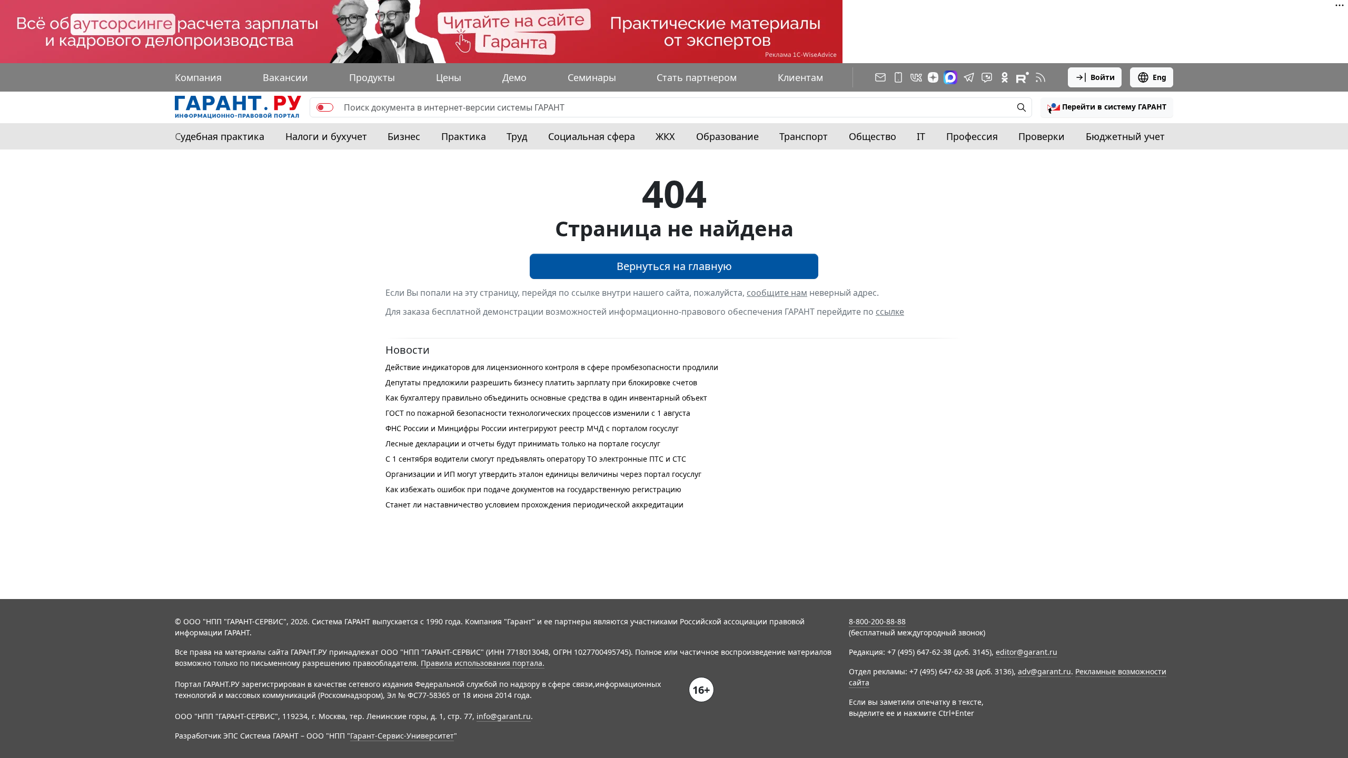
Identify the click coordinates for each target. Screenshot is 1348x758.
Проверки (1041, 136)
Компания (198, 77)
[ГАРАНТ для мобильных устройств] (898, 77)
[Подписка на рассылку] (880, 77)
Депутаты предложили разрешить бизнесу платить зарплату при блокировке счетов (541, 382)
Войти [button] (1103, 77)
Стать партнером (697, 77)
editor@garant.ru (1026, 652)
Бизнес (404, 136)
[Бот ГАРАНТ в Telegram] (986, 77)
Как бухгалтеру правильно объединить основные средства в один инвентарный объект (546, 398)
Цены (448, 77)
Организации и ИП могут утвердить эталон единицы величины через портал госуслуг (543, 474)
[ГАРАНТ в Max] (950, 77)
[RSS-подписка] (1040, 77)
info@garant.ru (504, 716)
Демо (514, 77)
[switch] (324, 107)
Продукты (372, 77)
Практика (463, 136)
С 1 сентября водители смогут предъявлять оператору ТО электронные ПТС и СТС (535, 459)
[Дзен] (933, 77)
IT (921, 136)
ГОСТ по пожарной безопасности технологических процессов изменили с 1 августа (537, 413)
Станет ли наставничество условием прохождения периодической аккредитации (534, 505)
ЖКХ (665, 136)
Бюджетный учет (1125, 136)
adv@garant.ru (1044, 671)
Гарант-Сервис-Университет (402, 736)
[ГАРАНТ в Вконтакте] (916, 77)
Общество (872, 136)
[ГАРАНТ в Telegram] (969, 77)
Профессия (972, 136)
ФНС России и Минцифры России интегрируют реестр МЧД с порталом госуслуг (532, 428)
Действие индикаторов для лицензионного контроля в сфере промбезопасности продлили (551, 367)
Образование (727, 136)
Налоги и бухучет (326, 136)
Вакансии (285, 77)
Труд (517, 136)
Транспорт (803, 136)
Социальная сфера (591, 136)
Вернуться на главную (674, 266)
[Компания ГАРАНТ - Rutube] (1022, 77)
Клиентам (800, 77)
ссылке (890, 311)
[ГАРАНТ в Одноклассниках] (1004, 77)
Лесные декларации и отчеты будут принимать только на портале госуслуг (522, 443)
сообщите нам (777, 292)
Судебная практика (219, 136)
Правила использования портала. (482, 663)
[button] (1106, 107)
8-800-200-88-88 (877, 621)
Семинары (592, 77)
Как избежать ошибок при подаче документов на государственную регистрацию (533, 489)
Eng (1159, 77)
